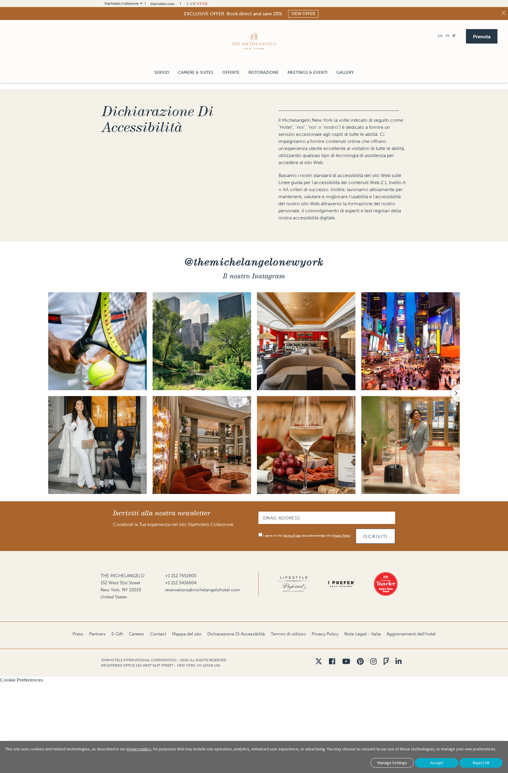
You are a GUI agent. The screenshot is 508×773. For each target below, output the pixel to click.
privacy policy (138, 749)
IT (453, 36)
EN (440, 36)
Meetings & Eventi (307, 72)
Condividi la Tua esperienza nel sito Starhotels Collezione (173, 524)
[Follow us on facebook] (332, 661)
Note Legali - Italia (362, 634)
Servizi (161, 72)
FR (447, 36)
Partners (97, 634)
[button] (482, 36)
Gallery (345, 72)
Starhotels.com (162, 4)
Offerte (231, 72)
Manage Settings (392, 762)
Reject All (481, 762)
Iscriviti (375, 536)
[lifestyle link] (293, 584)
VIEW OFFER (303, 13)
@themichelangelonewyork (254, 262)
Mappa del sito (186, 634)
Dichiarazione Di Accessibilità (158, 119)
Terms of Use (292, 535)
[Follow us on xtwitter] (318, 661)
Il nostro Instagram (254, 276)
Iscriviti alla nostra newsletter (161, 513)
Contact (158, 634)
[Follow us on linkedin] (398, 661)
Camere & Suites (195, 72)
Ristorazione (263, 72)
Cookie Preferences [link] (21, 680)
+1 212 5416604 (181, 582)
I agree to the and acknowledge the (306, 535)
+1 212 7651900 (180, 575)
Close (503, 13)
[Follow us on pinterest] (360, 661)
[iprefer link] (341, 584)
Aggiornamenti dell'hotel (411, 634)
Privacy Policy (341, 535)
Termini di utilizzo (288, 634)
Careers (136, 634)
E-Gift (117, 634)
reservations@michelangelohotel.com (202, 589)
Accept (436, 762)
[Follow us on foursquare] (386, 661)
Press (78, 634)
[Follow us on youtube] (346, 661)
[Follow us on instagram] (373, 661)
